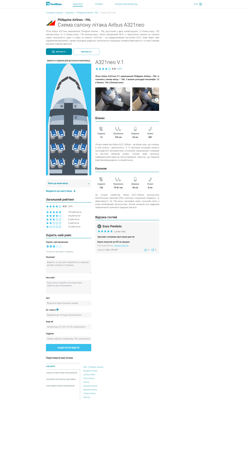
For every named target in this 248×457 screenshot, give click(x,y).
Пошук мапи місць (126, 4)
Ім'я (48, 298)
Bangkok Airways (90, 371)
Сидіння (50, 333)
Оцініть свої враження (57, 242)
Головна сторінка (54, 12)
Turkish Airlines (89, 393)
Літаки (99, 4)
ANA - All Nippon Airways (93, 367)
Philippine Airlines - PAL (87, 12)
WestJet (86, 397)
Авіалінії (78, 4)
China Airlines (88, 378)
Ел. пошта (51, 310)
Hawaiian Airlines (90, 386)
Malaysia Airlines (90, 390)
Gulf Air (86, 382)
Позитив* (50, 257)
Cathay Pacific (89, 375)
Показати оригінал (121, 246)
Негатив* (50, 277)
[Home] (54, 3)
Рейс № (49, 322)
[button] (108, 68)
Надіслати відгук (69, 347)
